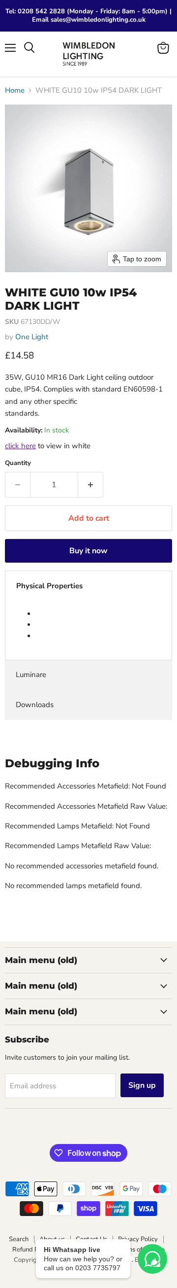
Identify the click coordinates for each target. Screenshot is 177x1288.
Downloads (35, 705)
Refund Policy (32, 1249)
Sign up (142, 1085)
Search (19, 1239)
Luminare (31, 675)
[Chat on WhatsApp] (152, 1259)
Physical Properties (49, 586)
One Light (31, 337)
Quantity (18, 463)
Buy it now (88, 550)
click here (20, 446)
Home (15, 90)
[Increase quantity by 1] (90, 485)
